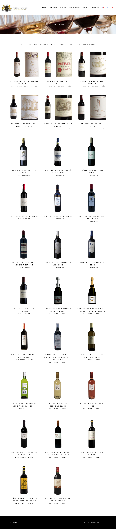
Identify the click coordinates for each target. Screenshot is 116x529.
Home (44, 7)
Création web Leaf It (95, 522)
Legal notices (13, 522)
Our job (63, 7)
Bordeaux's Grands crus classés (42, 44)
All (22, 44)
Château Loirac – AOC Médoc (58, 216)
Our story (53, 7)
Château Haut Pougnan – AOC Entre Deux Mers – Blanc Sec (24, 406)
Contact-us (95, 7)
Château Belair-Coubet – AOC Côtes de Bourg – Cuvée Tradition (58, 357)
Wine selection (74, 7)
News (85, 7)
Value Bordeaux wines (86, 44)
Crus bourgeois (66, 44)
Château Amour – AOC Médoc (24, 216)
